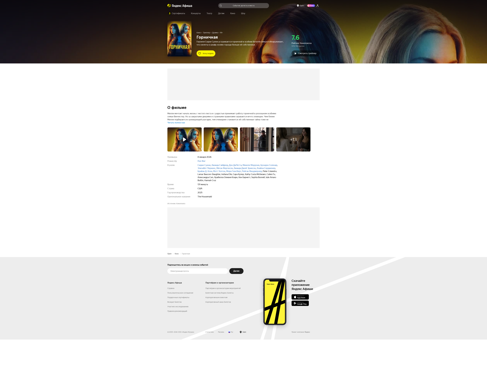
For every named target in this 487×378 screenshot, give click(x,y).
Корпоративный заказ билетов (218, 340)
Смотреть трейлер (307, 53)
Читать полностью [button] (176, 122)
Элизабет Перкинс (206, 168)
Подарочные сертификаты (178, 336)
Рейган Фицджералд (252, 171)
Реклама (221, 370)
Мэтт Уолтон (219, 171)
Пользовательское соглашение (180, 331)
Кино (177, 292)
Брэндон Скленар (268, 165)
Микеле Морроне (251, 165)
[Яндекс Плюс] (311, 5)
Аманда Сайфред (220, 165)
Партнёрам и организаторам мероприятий (223, 327)
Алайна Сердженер (266, 168)
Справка (170, 327)
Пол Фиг (202, 161)
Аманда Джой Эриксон (245, 168)
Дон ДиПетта (235, 165)
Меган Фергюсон (224, 168)
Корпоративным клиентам (216, 336)
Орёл (169, 292)
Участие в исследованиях (177, 345)
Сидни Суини (204, 165)
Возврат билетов (174, 340)
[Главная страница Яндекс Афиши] (169, 5)
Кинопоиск (180, 204)
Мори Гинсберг (233, 171)
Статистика (209, 370)
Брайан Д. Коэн (205, 171)
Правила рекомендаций (177, 350)
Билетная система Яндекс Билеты (219, 331)
